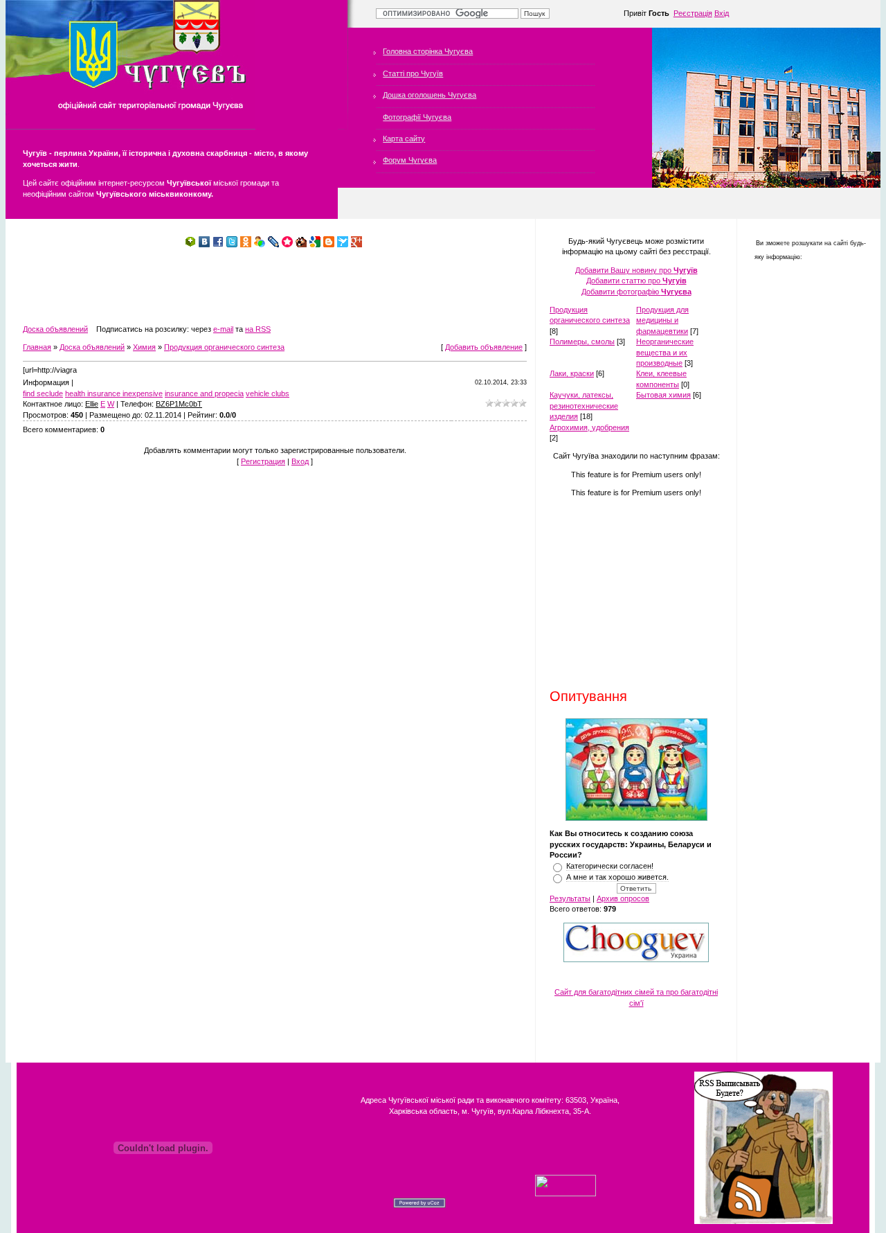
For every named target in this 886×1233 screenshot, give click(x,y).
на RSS (258, 329)
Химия (144, 347)
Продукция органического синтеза (224, 347)
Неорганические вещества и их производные (665, 352)
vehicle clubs (267, 393)
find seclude (43, 393)
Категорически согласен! (609, 866)
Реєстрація (692, 13)
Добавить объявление (484, 347)
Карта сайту (404, 138)
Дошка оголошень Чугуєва (429, 95)
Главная (37, 347)
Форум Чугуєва (410, 160)
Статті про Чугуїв (413, 73)
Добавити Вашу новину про (636, 270)
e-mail (223, 329)
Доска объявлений (55, 329)
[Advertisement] (275, 286)
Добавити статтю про (636, 280)
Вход (300, 461)
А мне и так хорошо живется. (617, 877)
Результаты (570, 898)
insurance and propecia (204, 393)
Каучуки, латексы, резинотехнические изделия (584, 405)
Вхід (721, 13)
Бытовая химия (663, 395)
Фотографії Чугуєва (417, 117)
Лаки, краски (572, 373)
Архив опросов (623, 898)
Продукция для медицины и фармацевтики (662, 320)
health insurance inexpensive (114, 393)
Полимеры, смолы (582, 341)
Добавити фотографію (636, 291)
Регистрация (263, 461)
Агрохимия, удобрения (589, 427)
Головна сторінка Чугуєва (428, 51)
